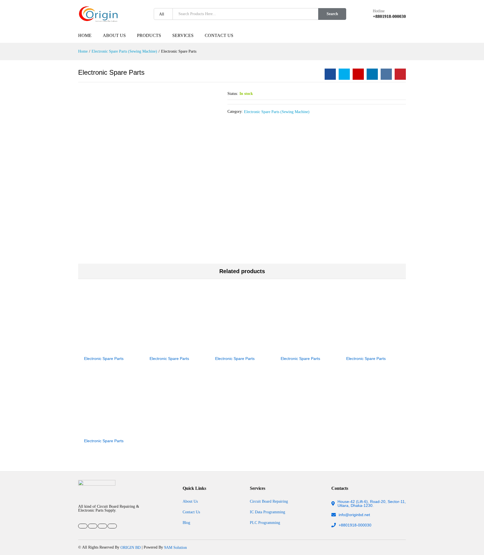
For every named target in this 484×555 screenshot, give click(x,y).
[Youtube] (92, 526)
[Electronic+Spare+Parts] (344, 74)
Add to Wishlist (117, 349)
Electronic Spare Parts (104, 358)
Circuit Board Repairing (269, 501)
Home (85, 35)
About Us (114, 35)
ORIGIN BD (130, 547)
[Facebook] (82, 526)
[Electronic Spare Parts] (330, 74)
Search (332, 14)
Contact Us (219, 35)
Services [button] (183, 35)
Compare (130, 349)
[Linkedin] (102, 526)
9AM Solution (175, 547)
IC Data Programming (267, 512)
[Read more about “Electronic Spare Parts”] (91, 349)
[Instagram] (112, 526)
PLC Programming (265, 522)
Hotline (379, 11)
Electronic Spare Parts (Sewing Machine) (277, 111)
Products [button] (149, 35)
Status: (232, 94)
